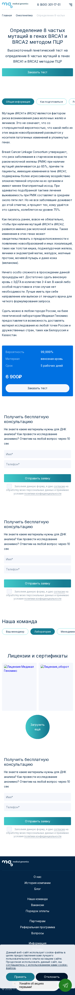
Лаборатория (42, 631)
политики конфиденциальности (42, 493)
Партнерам (37, 921)
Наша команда (37, 899)
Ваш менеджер (15, 631)
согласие (59, 486)
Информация (37, 943)
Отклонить (52, 977)
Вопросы (37, 933)
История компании (38, 883)
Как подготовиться (51, 101)
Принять (20, 977)
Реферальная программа (37, 927)
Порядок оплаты (37, 911)
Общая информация (18, 101)
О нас (37, 876)
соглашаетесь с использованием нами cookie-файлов (37, 966)
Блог (37, 889)
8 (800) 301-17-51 (48, 4)
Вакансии (37, 905)
